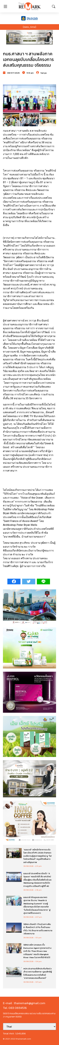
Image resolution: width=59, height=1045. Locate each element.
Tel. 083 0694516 (15, 1007)
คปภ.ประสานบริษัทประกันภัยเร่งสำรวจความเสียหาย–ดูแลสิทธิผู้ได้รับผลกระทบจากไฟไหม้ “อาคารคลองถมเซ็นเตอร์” (37, 973)
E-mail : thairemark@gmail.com (24, 1003)
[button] (29, 37)
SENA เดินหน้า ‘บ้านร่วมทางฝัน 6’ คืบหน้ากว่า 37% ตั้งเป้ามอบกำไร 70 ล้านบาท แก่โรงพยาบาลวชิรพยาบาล (37, 929)
